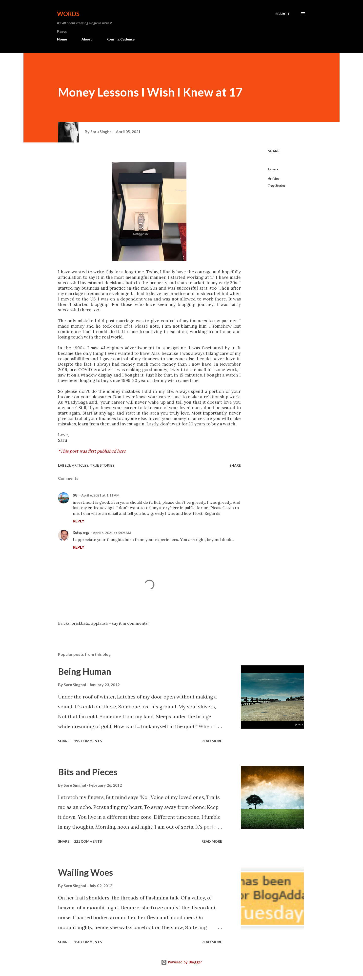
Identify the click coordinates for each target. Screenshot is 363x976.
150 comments (88, 942)
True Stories (276, 185)
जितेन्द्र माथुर (81, 533)
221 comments (88, 841)
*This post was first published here (92, 451)
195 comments (88, 741)
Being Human (84, 671)
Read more (212, 741)
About (86, 39)
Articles (273, 178)
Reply (78, 520)
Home (62, 39)
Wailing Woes (85, 872)
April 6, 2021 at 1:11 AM (100, 495)
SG (75, 495)
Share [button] (273, 151)
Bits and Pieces (88, 771)
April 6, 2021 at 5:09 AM (112, 533)
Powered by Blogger (184, 962)
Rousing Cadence (120, 39)
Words (68, 13)
